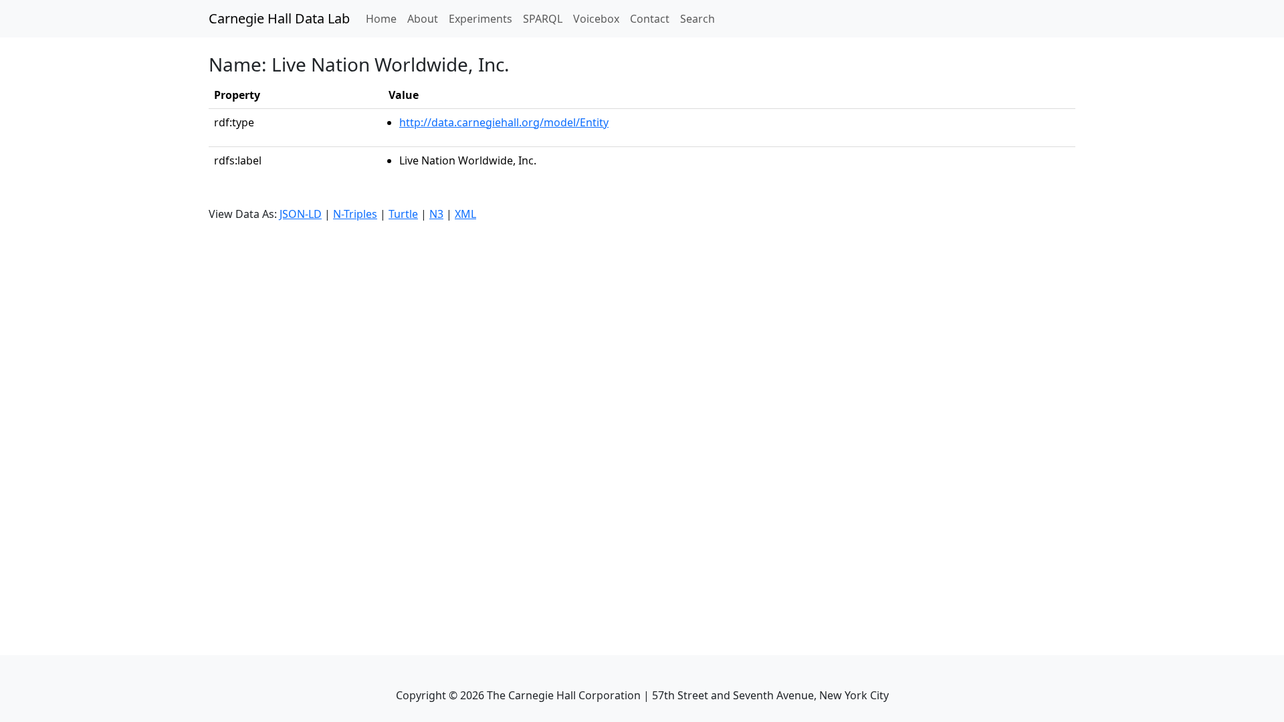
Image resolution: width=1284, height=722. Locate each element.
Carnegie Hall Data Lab (279, 18)
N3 (436, 214)
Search (697, 18)
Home (384, 18)
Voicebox (596, 18)
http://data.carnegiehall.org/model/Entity (504, 122)
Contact (649, 18)
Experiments (480, 18)
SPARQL (542, 18)
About (422, 18)
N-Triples (355, 214)
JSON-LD (301, 214)
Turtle (403, 214)
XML (465, 214)
